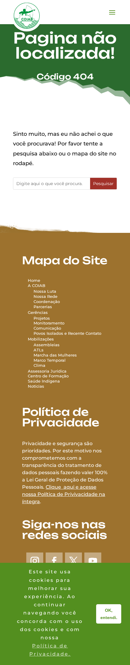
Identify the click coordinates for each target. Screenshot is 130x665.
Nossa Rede (45, 296)
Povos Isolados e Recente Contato (67, 333)
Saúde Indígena (44, 381)
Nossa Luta (45, 291)
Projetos (42, 318)
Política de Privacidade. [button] (50, 650)
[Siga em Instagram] (34, 561)
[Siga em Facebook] (54, 561)
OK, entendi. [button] (108, 614)
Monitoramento (49, 323)
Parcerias (43, 306)
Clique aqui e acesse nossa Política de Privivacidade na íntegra (63, 494)
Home (34, 280)
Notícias (36, 386)
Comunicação (47, 328)
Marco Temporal (50, 360)
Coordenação (47, 301)
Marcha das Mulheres (55, 355)
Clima (39, 365)
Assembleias (47, 344)
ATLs (39, 349)
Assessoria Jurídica (47, 371)
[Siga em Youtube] (92, 561)
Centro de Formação (48, 375)
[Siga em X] (73, 561)
